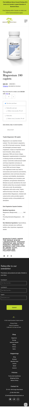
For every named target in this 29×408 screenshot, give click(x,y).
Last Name (4, 287)
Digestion (14, 338)
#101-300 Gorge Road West (15, 389)
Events (14, 363)
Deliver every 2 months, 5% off (15, 119)
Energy (14, 340)
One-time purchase (11, 103)
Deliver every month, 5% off (15, 111)
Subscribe (9, 116)
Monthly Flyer (14, 361)
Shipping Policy (14, 378)
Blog (14, 357)
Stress (14, 346)
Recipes (14, 359)
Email (2, 295)
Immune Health (14, 342)
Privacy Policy (13, 323)
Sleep (14, 344)
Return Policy (14, 380)
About (14, 366)
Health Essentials (11, 320)
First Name (4, 280)
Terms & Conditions (14, 325)
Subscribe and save (11, 108)
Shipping (5, 86)
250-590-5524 (15, 392)
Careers (14, 368)
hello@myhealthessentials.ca (15, 395)
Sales (14, 349)
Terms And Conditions (14, 376)
